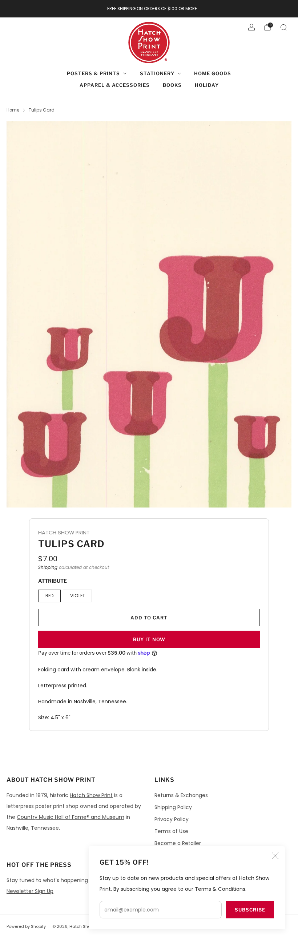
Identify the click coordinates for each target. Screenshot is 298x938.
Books (172, 85)
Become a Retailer (177, 843)
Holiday (207, 85)
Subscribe (250, 910)
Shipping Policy (173, 807)
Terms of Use (171, 831)
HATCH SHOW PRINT (64, 532)
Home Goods (212, 73)
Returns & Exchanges (181, 795)
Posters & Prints (93, 73)
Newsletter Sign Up (30, 891)
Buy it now (149, 639)
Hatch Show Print (91, 795)
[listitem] (149, 8)
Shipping (47, 567)
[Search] (283, 27)
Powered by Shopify (26, 926)
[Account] (251, 27)
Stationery (157, 73)
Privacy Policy (171, 819)
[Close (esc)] (275, 855)
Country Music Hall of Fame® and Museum (70, 817)
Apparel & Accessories (115, 85)
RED (49, 596)
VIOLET (77, 596)
